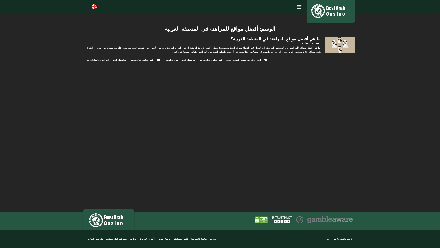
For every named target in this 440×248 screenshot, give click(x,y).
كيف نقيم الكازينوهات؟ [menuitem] (116, 239)
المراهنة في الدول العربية (98, 60)
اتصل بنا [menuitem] (213, 239)
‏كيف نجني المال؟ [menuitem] (96, 239)
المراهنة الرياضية (120, 60)
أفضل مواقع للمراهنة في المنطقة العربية (243, 60)
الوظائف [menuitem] (133, 239)
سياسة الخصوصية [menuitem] (199, 239)
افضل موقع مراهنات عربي (142, 60)
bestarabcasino (310, 43)
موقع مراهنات (172, 60)
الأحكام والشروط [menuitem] (148, 239)
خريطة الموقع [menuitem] (164, 239)
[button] (298, 7)
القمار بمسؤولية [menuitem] (181, 239)
